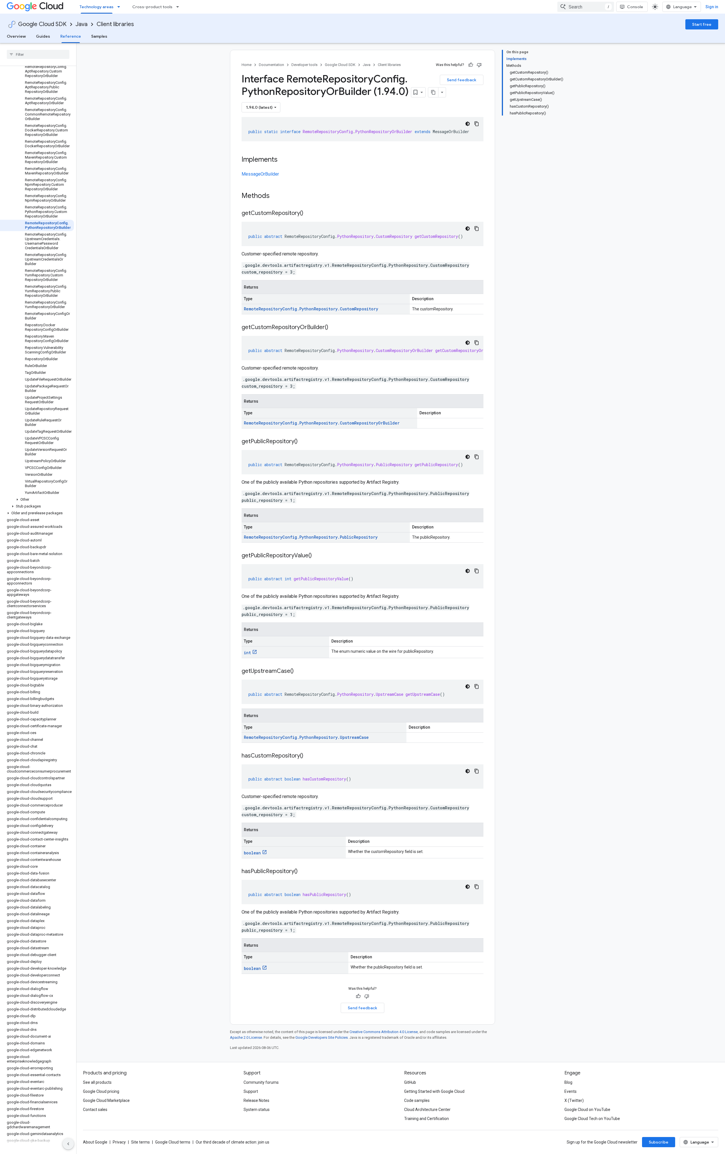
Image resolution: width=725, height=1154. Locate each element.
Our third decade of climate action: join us (232, 1142)
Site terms (140, 1142)
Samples (99, 36)
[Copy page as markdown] (433, 92)
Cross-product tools (152, 6)
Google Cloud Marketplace (106, 1100)
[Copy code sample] (476, 123)
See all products (97, 1082)
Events (570, 1091)
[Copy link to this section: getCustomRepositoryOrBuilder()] (334, 327)
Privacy (119, 1142)
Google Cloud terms (172, 1142)
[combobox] (585, 7)
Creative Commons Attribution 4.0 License (383, 1032)
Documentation (271, 65)
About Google (95, 1142)
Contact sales (95, 1109)
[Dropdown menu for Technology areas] (120, 7)
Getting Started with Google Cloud (434, 1091)
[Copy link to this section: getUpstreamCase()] (299, 671)
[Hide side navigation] (68, 1143)
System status (257, 1109)
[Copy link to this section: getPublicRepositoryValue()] (317, 556)
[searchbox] (38, 54)
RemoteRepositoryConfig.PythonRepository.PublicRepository (311, 537)
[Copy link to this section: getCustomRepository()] (309, 213)
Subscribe (658, 1142)
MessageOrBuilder (260, 174)
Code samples (417, 1100)
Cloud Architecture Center (427, 1109)
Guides (43, 36)
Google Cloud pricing (101, 1091)
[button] (37, 499)
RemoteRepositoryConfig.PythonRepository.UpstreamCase (306, 737)
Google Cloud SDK (42, 24)
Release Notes (256, 1100)
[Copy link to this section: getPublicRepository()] (303, 441)
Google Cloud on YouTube (587, 1109)
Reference (70, 36)
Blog (568, 1082)
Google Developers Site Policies (321, 1037)
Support (251, 1091)
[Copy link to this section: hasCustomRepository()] (309, 756)
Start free (701, 24)
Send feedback (461, 79)
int (247, 652)
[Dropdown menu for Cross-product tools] (179, 7)
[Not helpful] (479, 65)
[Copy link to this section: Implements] (283, 160)
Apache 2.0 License (246, 1037)
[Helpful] (470, 65)
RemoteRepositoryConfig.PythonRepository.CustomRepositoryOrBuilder (322, 423)
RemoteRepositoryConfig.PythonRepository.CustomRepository (311, 309)
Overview (16, 36)
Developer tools (304, 65)
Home (246, 65)
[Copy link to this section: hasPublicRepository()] (303, 871)
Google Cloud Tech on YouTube (592, 1118)
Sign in (711, 7)
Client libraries (115, 24)
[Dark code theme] (467, 123)
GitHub (410, 1082)
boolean (252, 853)
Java (82, 24)
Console (635, 6)
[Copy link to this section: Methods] (277, 196)
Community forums (261, 1082)
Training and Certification (426, 1118)
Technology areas (97, 6)
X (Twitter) (574, 1100)
